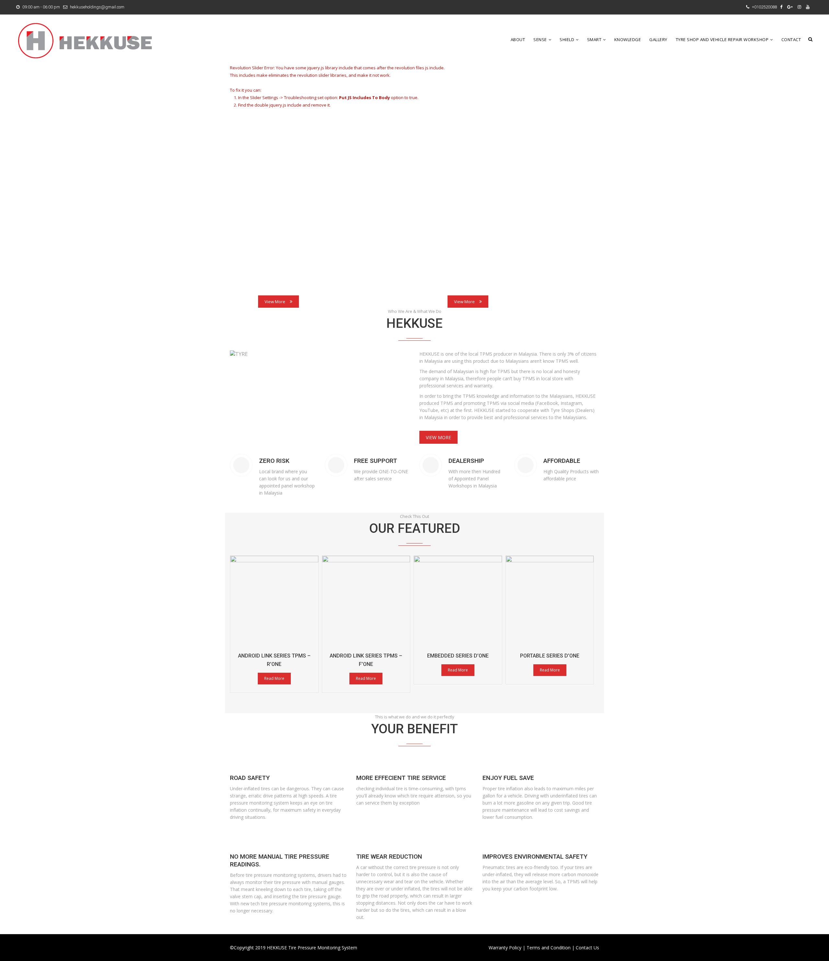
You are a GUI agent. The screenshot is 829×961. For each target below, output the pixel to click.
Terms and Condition (549, 947)
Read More (274, 678)
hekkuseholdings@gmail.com (97, 7)
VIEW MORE (438, 437)
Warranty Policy (505, 947)
